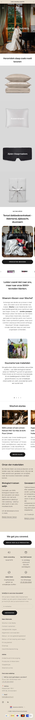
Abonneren (9, 613)
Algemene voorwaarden (10, 633)
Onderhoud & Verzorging (11, 658)
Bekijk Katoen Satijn (9, 517)
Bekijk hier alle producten (17, 542)
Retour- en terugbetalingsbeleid (13, 636)
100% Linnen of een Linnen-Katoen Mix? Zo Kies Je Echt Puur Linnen (14, 430)
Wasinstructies (7, 668)
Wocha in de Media (9, 623)
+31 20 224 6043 (26, 582)
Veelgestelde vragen (9, 629)
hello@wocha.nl (7, 697)
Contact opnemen (8, 626)
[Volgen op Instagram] (3, 702)
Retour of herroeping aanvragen (13, 639)
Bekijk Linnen (29, 518)
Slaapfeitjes (6, 665)
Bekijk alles (18, 454)
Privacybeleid (7, 642)
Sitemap (5, 646)
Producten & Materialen (10, 661)
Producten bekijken (17, 262)
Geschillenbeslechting (10, 649)
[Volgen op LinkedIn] (8, 702)
